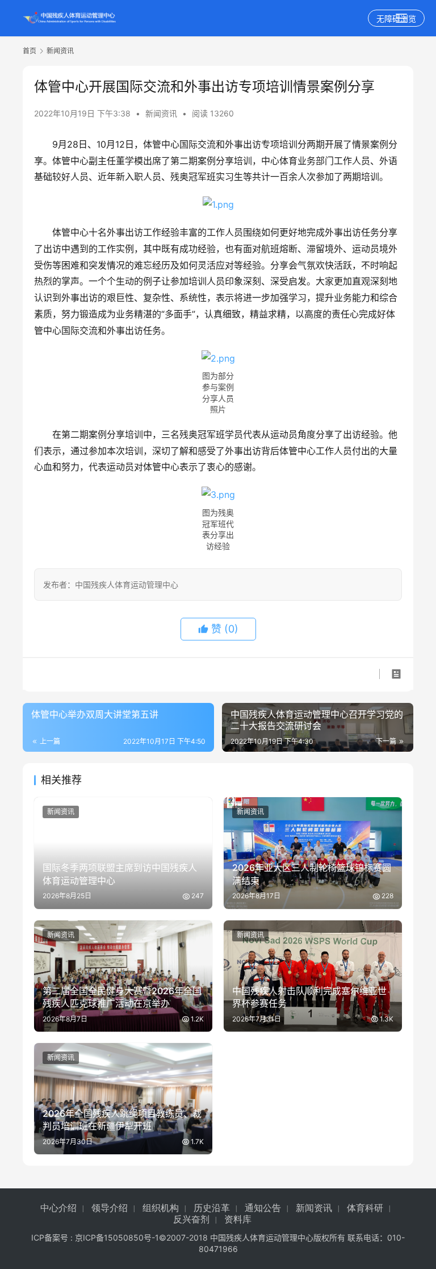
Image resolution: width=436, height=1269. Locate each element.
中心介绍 (58, 1208)
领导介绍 (109, 1208)
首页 (29, 51)
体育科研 (365, 1208)
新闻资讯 (161, 113)
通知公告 (263, 1208)
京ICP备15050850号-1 (117, 1237)
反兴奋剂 (191, 1219)
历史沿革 (212, 1208)
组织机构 (160, 1208)
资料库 (237, 1219)
